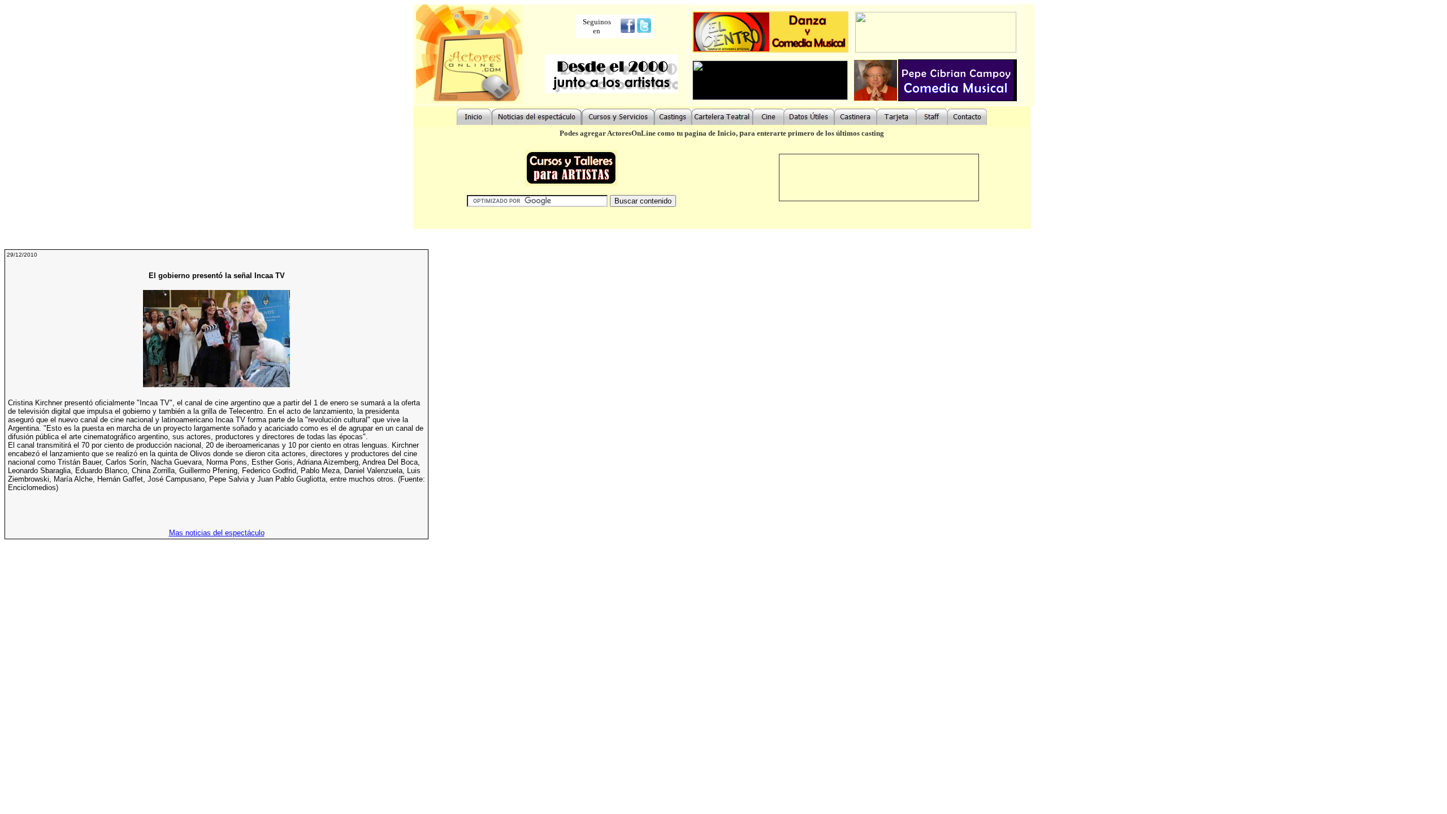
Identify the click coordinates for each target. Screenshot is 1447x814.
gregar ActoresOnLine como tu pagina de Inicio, (661, 133)
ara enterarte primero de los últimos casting (814, 133)
